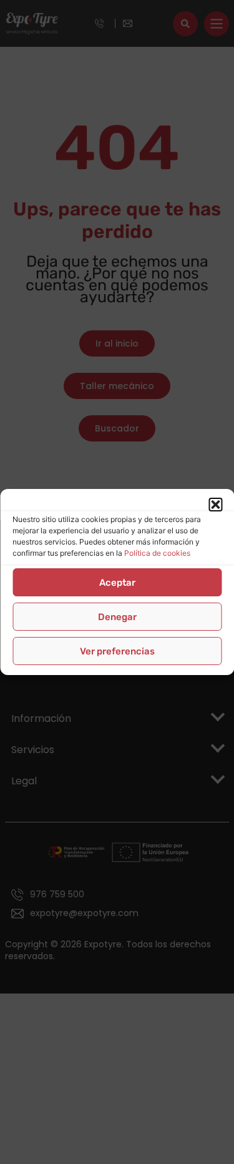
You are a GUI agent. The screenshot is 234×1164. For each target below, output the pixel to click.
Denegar (117, 617)
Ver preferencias (117, 651)
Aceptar (117, 582)
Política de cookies (157, 553)
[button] (215, 504)
